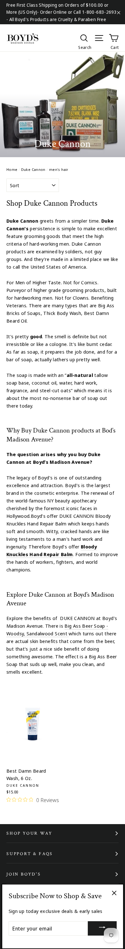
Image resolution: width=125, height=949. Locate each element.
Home (12, 169)
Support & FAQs (29, 854)
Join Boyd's (23, 874)
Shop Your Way (29, 833)
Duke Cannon (33, 169)
